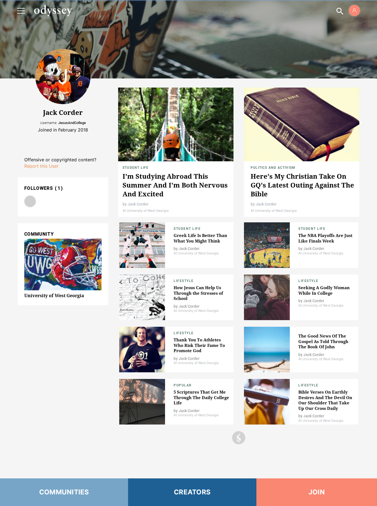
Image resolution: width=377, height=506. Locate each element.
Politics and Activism (273, 168)
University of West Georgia (54, 295)
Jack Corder (138, 204)
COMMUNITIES (64, 492)
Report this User (41, 166)
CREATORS (192, 492)
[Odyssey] (53, 10)
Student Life (135, 168)
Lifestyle (184, 281)
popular (183, 385)
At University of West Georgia (146, 211)
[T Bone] (30, 201)
